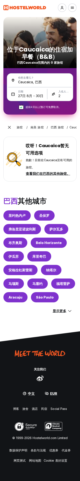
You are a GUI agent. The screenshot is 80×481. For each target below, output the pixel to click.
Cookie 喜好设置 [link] (55, 460)
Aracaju (15, 297)
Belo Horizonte (49, 243)
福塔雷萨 (63, 283)
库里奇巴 (39, 256)
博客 (16, 409)
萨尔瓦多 (56, 229)
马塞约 (37, 283)
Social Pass (59, 409)
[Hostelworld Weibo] (40, 378)
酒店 (35, 409)
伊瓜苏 (14, 256)
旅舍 (25, 409)
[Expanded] (9, 127)
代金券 (66, 450)
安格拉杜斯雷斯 (20, 270)
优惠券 (53, 450)
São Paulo (45, 297)
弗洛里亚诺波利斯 (22, 229)
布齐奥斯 (15, 243)
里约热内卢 (17, 215)
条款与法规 (38, 450)
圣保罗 (44, 215)
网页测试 (20, 460)
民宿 (44, 409)
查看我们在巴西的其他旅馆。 (48, 173)
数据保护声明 (18, 450)
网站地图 (35, 460)
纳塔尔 (51, 270)
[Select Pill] (62, 7)
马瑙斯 (14, 283)
